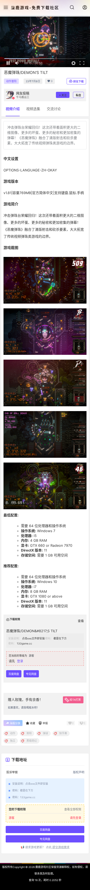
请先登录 (75, 818)
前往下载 (78, 81)
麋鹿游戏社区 (43, 867)
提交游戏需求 (60, 847)
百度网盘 (14, 674)
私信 (78, 95)
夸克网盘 (31, 674)
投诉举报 (12, 772)
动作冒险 (11, 81)
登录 (20, 661)
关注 (64, 95)
